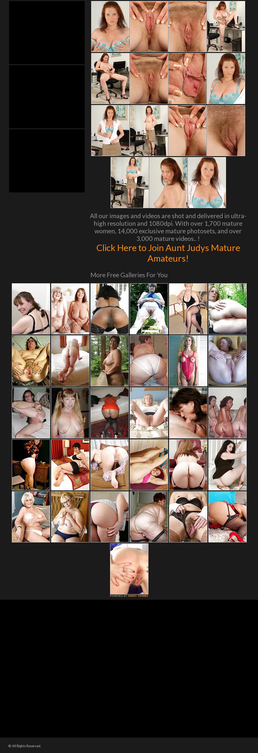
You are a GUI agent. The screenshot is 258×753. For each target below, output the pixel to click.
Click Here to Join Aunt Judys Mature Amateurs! (168, 252)
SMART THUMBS (138, 595)
